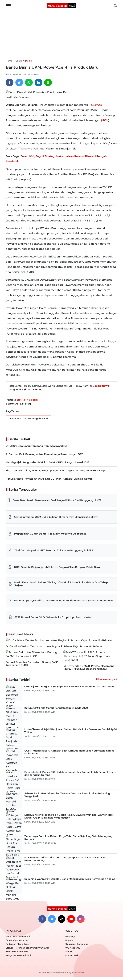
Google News (101, 385)
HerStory (70, 936)
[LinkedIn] (38, 82)
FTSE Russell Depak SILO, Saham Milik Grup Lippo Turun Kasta (52, 617)
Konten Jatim (72, 955)
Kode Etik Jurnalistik (17, 951)
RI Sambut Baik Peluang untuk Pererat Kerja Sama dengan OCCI (45, 454)
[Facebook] (9, 82)
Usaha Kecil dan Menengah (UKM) (28, 418)
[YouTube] (71, 919)
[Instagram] (81, 919)
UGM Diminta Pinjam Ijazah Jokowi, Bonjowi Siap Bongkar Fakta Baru (57, 567)
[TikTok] (61, 919)
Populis (69, 940)
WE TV (69, 951)
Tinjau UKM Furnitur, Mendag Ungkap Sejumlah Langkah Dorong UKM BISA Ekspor (56, 470)
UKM (105, 120)
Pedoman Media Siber (17, 944)
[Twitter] (19, 82)
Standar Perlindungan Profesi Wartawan (27, 947)
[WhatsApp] (29, 82)
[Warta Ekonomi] (61, 5)
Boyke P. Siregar (27, 399)
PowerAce (95, 104)
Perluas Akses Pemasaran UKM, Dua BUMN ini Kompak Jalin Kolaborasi (49, 478)
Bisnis (28, 60)
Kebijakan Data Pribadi (18, 955)
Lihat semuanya (105, 679)
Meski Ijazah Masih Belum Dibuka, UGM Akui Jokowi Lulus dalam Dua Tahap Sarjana (61, 584)
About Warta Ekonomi (18, 936)
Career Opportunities (17, 940)
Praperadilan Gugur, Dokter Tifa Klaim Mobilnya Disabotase (50, 533)
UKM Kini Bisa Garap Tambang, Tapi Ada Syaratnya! (37, 445)
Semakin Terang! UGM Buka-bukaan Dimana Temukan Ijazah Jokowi (56, 516)
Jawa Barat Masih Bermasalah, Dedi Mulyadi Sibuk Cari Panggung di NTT (57, 500)
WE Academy (72, 947)
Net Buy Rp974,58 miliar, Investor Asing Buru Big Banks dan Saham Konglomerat (63, 600)
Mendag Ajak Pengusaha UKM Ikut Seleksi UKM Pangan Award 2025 (47, 462)
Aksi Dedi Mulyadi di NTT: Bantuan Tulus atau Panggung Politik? (54, 550)
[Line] (48, 82)
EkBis (19, 60)
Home (9, 60)
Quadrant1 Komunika (76, 944)
